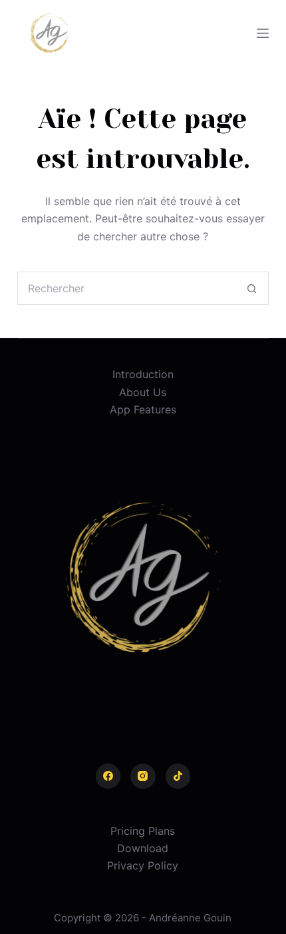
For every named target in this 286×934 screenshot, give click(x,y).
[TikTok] (178, 776)
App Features (143, 409)
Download (142, 848)
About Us (142, 392)
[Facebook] (108, 776)
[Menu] (263, 33)
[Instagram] (143, 776)
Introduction (143, 374)
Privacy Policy (142, 865)
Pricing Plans (142, 830)
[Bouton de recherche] (252, 288)
